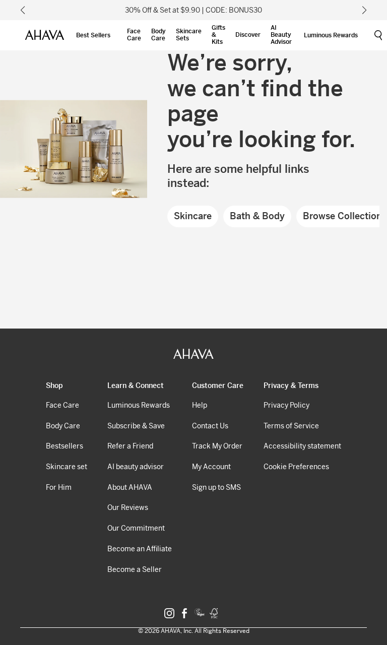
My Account (211, 466)
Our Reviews (127, 507)
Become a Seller (134, 569)
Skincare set (66, 466)
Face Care (134, 34)
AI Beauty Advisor (281, 35)
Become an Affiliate (139, 548)
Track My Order (217, 445)
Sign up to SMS (216, 487)
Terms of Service (291, 425)
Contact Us (210, 425)
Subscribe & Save (136, 425)
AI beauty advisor (135, 466)
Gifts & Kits (218, 35)
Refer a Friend (130, 445)
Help (199, 405)
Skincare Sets (189, 34)
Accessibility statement (302, 445)
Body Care (158, 34)
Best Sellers (93, 35)
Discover (248, 35)
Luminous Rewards (331, 35)
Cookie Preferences (296, 466)
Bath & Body (257, 216)
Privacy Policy (286, 405)
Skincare (193, 216)
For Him (59, 487)
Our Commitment (136, 528)
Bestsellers (64, 445)
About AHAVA (129, 487)
